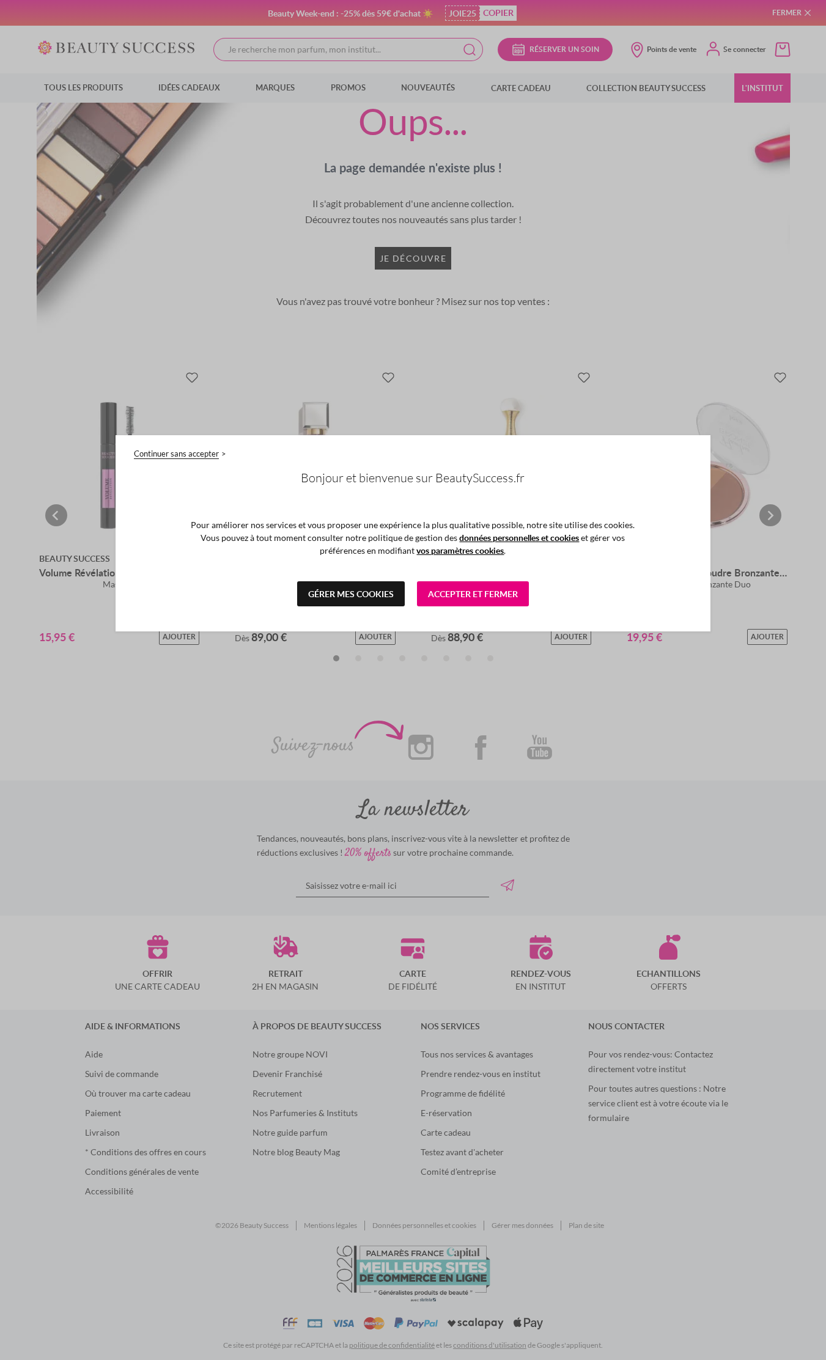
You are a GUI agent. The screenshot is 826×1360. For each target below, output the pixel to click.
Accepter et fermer (473, 594)
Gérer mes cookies (351, 594)
